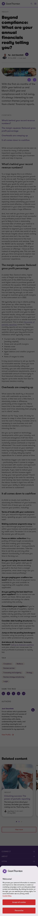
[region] (19, 891)
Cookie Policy (7, 896)
